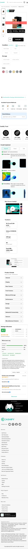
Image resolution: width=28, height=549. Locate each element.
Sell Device (3, 475)
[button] (18, 39)
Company (3, 456)
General (8, 277)
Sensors (8, 316)
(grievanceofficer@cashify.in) (7, 531)
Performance (9, 299)
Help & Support (4, 490)
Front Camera (9, 290)
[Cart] (27, 2)
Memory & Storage (11, 295)
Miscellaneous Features (12, 321)
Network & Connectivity (12, 312)
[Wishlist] (24, 2)
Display (8, 282)
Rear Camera (9, 286)
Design (7, 303)
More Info (3, 501)
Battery (8, 308)
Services (3, 429)
